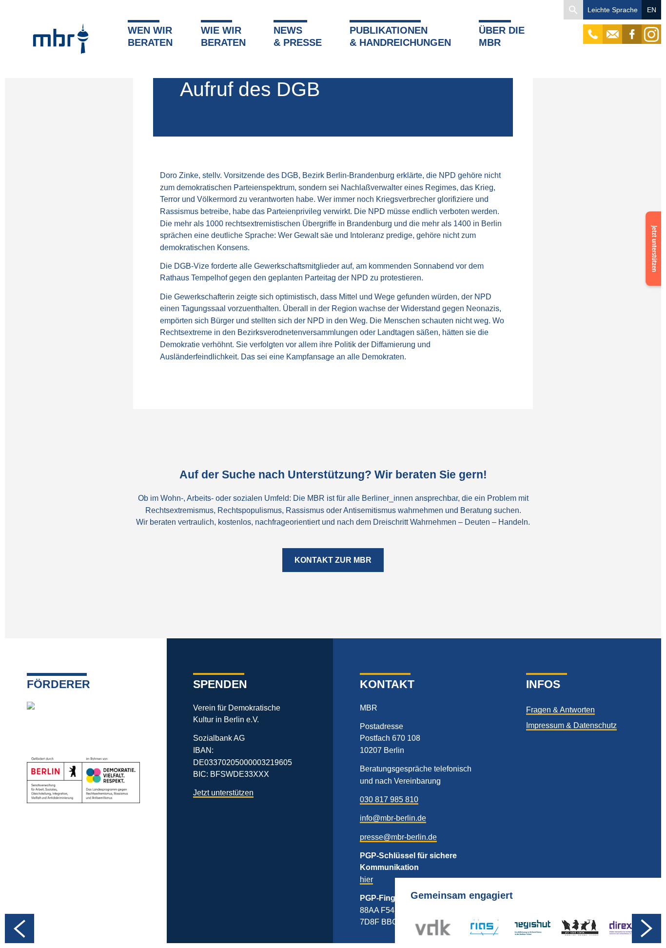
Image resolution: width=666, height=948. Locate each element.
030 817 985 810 (389, 799)
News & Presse (298, 36)
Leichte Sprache (613, 10)
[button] (573, 10)
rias (468, 927)
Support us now (651, 232)
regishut (528, 927)
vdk (421, 927)
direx (616, 927)
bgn (567, 927)
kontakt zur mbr (333, 559)
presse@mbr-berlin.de (398, 836)
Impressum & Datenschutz (571, 725)
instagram (651, 29)
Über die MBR (502, 36)
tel (593, 29)
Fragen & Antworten (560, 709)
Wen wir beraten (150, 36)
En (651, 10)
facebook (632, 29)
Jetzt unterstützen (223, 792)
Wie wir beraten (223, 36)
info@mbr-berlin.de (393, 817)
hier (366, 879)
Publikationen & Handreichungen (400, 36)
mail (612, 29)
